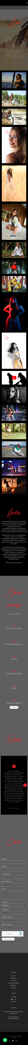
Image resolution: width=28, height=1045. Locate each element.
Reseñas (14, 985)
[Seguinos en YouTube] (16, 1040)
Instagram (14, 996)
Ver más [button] (14, 707)
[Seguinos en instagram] (9, 1040)
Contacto (14, 987)
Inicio (14, 975)
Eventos (14, 978)
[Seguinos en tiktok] (12, 1040)
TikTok (14, 999)
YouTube (14, 1001)
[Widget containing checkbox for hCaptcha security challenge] (12, 934)
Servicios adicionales (14, 983)
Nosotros (14, 980)
